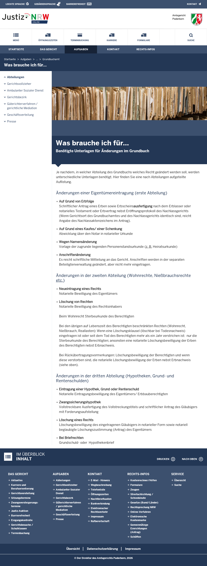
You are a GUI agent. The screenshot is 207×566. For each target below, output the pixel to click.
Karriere (112, 40)
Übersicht (180, 480)
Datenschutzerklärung (102, 549)
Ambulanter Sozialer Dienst (25, 90)
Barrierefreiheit (76, 4)
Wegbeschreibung (101, 485)
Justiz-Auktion (19, 511)
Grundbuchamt (51, 59)
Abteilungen (15, 77)
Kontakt (192, 4)
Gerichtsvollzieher (19, 84)
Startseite (16, 49)
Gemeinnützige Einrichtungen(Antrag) (139, 528)
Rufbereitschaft (100, 521)
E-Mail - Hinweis (100, 480)
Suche (190, 40)
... (37, 59)
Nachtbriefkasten (101, 499)
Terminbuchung (80, 40)
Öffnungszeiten (47, 40)
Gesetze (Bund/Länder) (144, 502)
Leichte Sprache (15, 4)
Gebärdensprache (45, 4)
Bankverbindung (100, 503)
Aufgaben (81, 49)
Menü (16, 40)
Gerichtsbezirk (17, 97)
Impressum (97, 516)
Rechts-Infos (145, 49)
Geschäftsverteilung (20, 115)
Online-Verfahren (140, 512)
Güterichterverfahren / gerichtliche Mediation (22, 106)
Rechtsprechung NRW (143, 507)
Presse (11, 121)
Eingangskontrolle (22, 520)
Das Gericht (48, 49)
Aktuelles (16, 480)
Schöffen (135, 536)
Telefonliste (98, 489)
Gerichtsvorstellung (22, 493)
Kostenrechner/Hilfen (143, 480)
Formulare (143, 40)
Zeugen (134, 489)
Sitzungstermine (21, 498)
